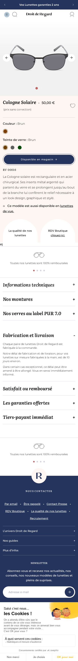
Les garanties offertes (26, 402)
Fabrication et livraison (28, 335)
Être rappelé (32, 504)
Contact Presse (57, 504)
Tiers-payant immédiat (28, 417)
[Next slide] (72, 5)
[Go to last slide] (6, 58)
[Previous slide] (6, 5)
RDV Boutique (58, 233)
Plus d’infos (10, 550)
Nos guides (10, 540)
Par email (11, 504)
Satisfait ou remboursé (27, 388)
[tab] (36, 88)
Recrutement (39, 518)
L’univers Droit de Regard (20, 531)
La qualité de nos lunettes (20, 233)
